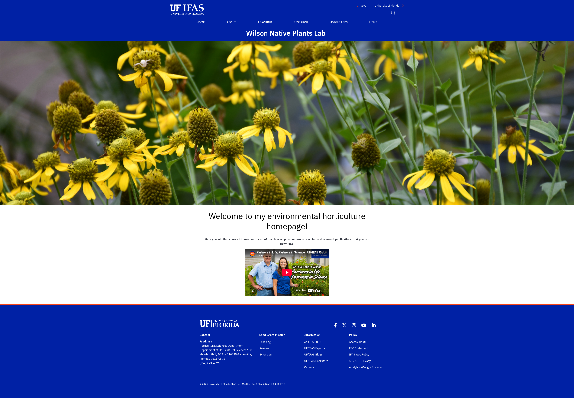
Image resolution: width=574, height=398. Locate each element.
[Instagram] (354, 325)
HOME (201, 22)
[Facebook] (335, 325)
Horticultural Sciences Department (221, 345)
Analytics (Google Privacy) (365, 367)
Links (373, 22)
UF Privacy (364, 361)
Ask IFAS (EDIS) (314, 342)
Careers (309, 367)
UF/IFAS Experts (314, 348)
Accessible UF (358, 342)
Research (301, 22)
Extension (265, 354)
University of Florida (386, 5)
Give (363, 5)
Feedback (206, 341)
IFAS (233, 384)
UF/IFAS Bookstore (316, 361)
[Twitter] (344, 325)
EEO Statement (358, 348)
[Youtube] (364, 325)
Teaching (265, 22)
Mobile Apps (339, 22)
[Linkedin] (374, 325)
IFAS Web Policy (359, 354)
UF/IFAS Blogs (313, 354)
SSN (351, 361)
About (231, 22)
